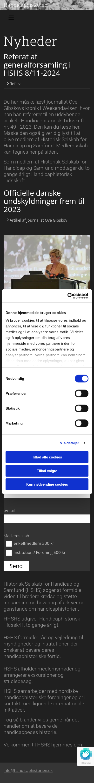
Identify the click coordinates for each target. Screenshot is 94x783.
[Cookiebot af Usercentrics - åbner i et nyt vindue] (67, 296)
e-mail (9, 510)
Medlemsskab (16, 535)
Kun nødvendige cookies (47, 484)
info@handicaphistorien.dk (28, 770)
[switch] (81, 393)
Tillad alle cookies (47, 457)
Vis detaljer (69, 443)
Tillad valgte (47, 471)
